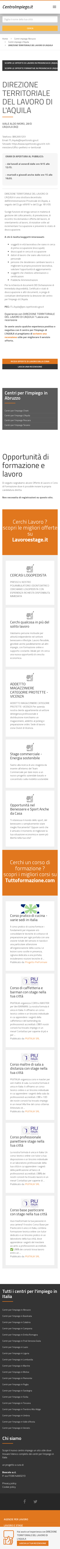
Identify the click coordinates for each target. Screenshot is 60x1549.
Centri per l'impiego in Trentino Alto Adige (21, 1409)
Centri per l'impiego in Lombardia (17, 1359)
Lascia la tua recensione (32, 1543)
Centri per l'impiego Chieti (17, 410)
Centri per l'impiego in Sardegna (17, 1390)
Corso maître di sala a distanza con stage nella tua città (28, 1068)
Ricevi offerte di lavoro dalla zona (30, 361)
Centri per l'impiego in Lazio (15, 1347)
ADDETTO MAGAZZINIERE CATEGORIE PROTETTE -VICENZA (29, 690)
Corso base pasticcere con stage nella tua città (28, 1212)
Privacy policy (9, 1483)
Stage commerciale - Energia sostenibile (26, 756)
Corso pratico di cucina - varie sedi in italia (28, 917)
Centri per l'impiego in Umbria (16, 1415)
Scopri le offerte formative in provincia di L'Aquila (31, 68)
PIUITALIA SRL (32, 1038)
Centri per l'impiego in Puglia (15, 1384)
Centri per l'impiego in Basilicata (17, 1316)
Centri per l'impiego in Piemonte (17, 1378)
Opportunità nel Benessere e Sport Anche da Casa (29, 809)
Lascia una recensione (30, 366)
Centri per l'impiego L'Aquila (17, 415)
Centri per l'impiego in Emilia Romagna (20, 1334)
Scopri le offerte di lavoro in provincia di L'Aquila (31, 63)
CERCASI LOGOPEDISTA (28, 575)
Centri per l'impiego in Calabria (16, 1322)
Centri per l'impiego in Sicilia (15, 1396)
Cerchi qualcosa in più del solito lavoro (29, 624)
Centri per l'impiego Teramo (17, 425)
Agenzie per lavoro (16, 1519)
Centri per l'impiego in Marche (16, 1365)
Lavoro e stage (13, 1525)
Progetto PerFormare (36, 962)
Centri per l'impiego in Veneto (16, 1427)
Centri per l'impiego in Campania (17, 1328)
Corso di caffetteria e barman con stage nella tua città (28, 992)
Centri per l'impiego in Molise (15, 1372)
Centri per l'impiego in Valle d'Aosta (18, 1421)
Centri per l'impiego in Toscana (16, 1403)
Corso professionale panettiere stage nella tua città (27, 1141)
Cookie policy (9, 1487)
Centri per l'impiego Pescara (18, 420)
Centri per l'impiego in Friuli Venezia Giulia (21, 1340)
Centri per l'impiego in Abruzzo (16, 1309)
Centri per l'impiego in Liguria (15, 1353)
